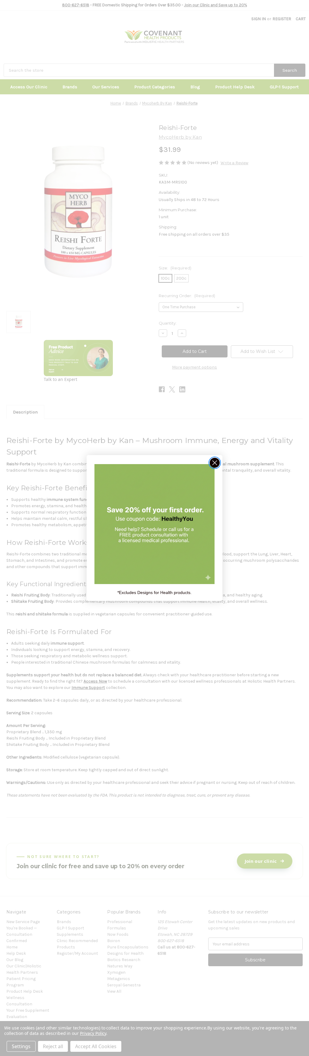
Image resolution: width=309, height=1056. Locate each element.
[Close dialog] (214, 462)
